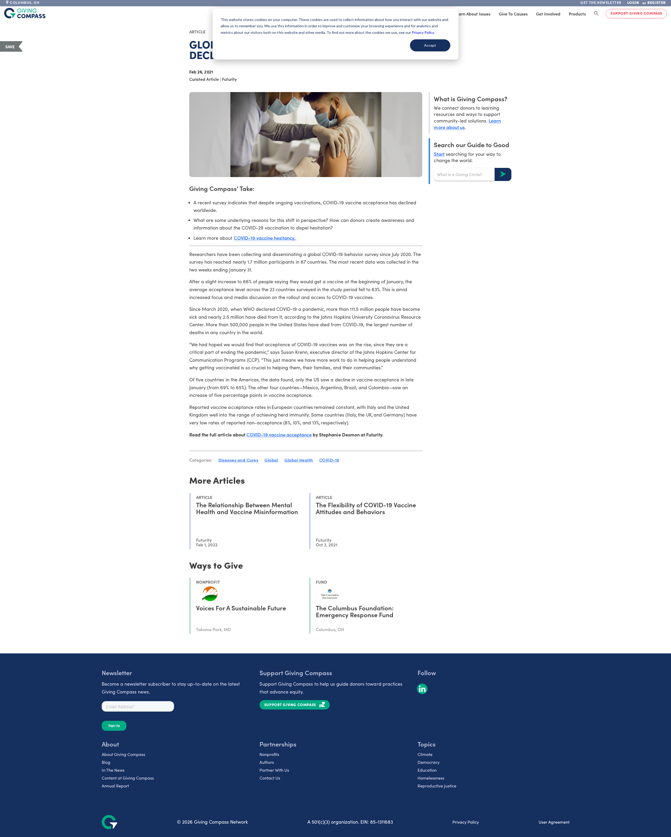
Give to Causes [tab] (513, 14)
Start (439, 153)
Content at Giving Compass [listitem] (128, 778)
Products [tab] (577, 14)
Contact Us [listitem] (269, 778)
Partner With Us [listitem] (274, 770)
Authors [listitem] (266, 762)
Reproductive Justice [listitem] (437, 785)
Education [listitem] (427, 770)
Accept (430, 45)
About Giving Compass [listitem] (123, 754)
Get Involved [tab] (548, 14)
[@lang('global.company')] (25, 13)
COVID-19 (329, 460)
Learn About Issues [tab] (472, 14)
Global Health (298, 460)
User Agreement (554, 822)
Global (271, 460)
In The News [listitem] (113, 770)
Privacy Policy (465, 822)
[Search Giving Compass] (596, 13)
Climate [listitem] (425, 754)
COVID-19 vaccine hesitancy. (265, 237)
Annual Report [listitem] (115, 785)
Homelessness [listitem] (431, 778)
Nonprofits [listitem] (269, 754)
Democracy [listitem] (429, 762)
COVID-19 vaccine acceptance (279, 434)
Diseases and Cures (238, 460)
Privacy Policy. (423, 32)
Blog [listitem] (106, 762)
